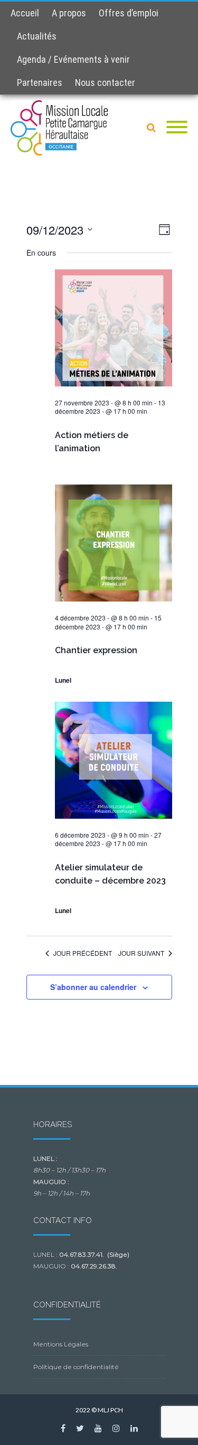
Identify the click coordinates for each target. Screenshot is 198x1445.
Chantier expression (96, 650)
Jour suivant (141, 953)
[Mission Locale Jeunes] (62, 128)
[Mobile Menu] (176, 127)
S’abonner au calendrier (93, 987)
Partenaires (39, 82)
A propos (69, 12)
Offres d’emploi (128, 12)
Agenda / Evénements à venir (73, 59)
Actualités (36, 36)
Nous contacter (105, 82)
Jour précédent (82, 953)
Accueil (25, 12)
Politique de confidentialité (76, 1367)
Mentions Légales (60, 1344)
